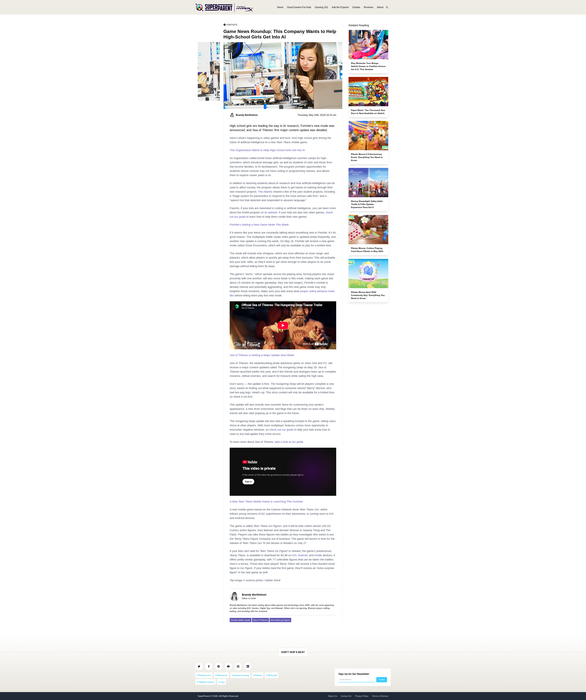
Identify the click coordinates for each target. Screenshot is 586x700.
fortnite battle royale (240, 620)
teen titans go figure (280, 620)
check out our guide (281, 429)
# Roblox (257, 675)
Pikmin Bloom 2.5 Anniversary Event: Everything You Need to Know (367, 157)
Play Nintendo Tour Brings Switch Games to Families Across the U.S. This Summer (368, 66)
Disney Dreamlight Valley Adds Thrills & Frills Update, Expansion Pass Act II (367, 204)
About (380, 7)
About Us (332, 696)
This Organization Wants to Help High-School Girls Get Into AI (267, 150)
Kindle (318, 555)
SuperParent (204, 696)
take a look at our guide (289, 441)
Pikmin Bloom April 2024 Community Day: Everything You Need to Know (368, 295)
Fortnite (231, 25)
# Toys (222, 682)
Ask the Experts (340, 7)
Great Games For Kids (299, 7)
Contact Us (346, 696)
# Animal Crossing (240, 675)
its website (270, 212)
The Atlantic (265, 191)
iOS (294, 555)
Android (302, 555)
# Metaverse (221, 675)
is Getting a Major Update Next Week (262, 355)
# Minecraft (271, 675)
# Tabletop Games (205, 682)
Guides (356, 7)
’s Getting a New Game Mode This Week (259, 224)
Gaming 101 (321, 7)
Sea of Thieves (260, 620)
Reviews (368, 7)
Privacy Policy (361, 696)
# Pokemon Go (204, 675)
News (280, 7)
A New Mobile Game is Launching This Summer (266, 501)
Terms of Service (380, 696)
